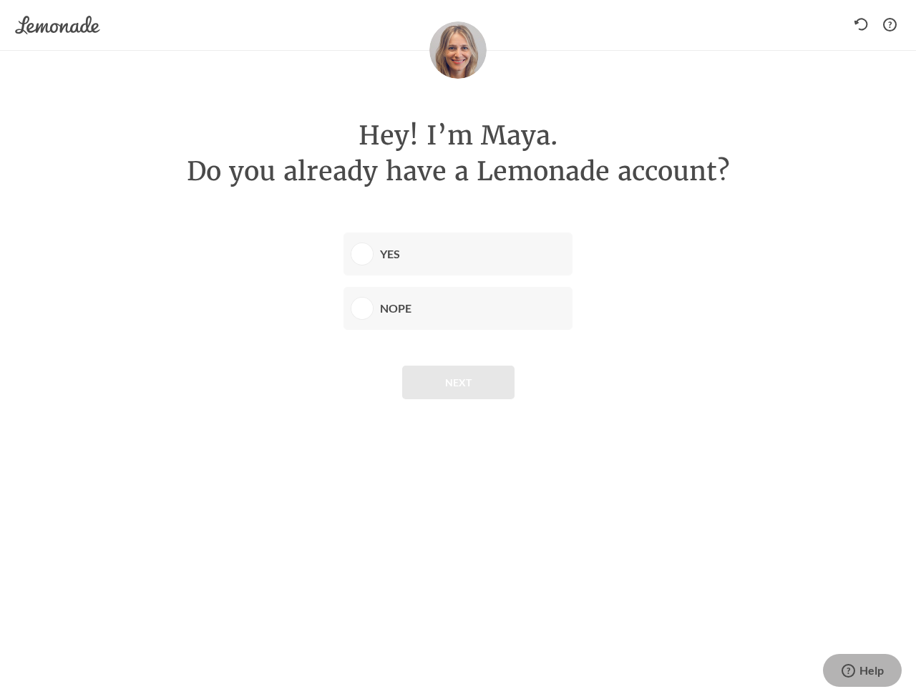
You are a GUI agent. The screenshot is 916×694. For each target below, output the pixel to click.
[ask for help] (889, 25)
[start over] (864, 25)
